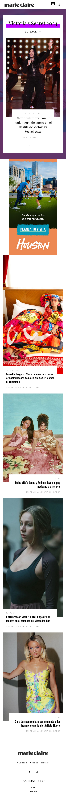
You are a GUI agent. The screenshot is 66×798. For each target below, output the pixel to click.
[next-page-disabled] (35, 146)
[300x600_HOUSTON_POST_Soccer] (33, 253)
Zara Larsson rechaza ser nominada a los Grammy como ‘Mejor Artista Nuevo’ (37, 723)
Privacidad (21, 763)
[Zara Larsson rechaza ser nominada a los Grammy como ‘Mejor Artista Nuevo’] (33, 676)
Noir (33, 787)
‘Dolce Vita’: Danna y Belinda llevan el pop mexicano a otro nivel (37, 484)
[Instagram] (36, 772)
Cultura (55, 479)
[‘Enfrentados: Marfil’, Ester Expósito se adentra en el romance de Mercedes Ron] (33, 557)
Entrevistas (12, 370)
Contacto (45, 763)
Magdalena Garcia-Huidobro (23, 387)
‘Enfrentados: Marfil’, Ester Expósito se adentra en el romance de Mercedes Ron (28, 619)
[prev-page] (30, 146)
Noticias (34, 763)
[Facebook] (29, 772)
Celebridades (33, 114)
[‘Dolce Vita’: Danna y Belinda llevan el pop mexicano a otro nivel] (33, 438)
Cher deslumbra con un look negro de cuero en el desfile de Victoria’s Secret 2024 (33, 125)
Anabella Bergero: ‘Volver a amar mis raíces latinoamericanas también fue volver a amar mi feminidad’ (30, 378)
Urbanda (33, 791)
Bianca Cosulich (33, 137)
